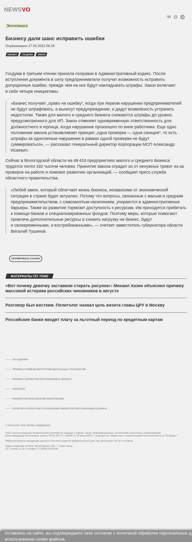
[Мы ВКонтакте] (169, 17)
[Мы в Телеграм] (182, 17)
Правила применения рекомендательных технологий (49, 369)
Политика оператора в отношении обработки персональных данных (59, 408)
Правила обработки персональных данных (41, 379)
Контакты (18, 389)
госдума (27, 54)
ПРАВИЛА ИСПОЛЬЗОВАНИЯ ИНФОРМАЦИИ (38, 398)
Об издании (20, 359)
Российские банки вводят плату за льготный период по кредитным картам (84, 319)
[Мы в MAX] (176, 17)
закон (41, 54)
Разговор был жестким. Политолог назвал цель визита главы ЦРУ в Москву (85, 305)
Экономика (17, 25)
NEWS (17, 8)
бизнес (12, 54)
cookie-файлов (50, 539)
